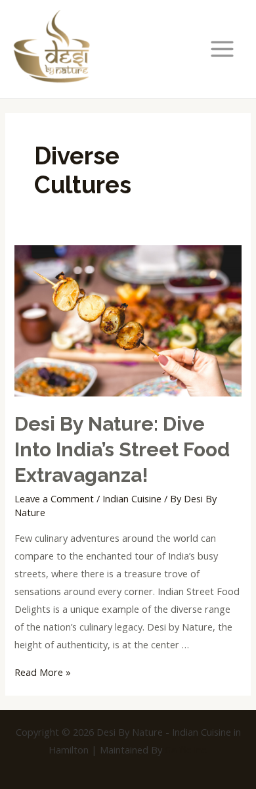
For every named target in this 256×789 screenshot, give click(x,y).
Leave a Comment (54, 498)
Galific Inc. (186, 749)
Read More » (42, 672)
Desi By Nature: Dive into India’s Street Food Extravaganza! (122, 449)
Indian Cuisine (131, 498)
